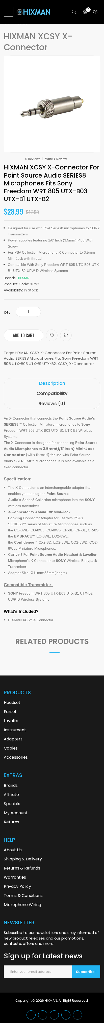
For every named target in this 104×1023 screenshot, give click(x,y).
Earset (10, 712)
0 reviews (32, 159)
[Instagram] (77, 1014)
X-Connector (81, 363)
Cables (11, 748)
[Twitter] (31, 1014)
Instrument (15, 730)
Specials (12, 804)
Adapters (13, 739)
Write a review (56, 159)
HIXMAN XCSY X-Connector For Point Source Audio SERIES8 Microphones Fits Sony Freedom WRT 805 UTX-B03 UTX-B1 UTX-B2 (51, 358)
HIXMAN (23, 278)
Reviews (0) (52, 403)
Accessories (16, 757)
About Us (13, 850)
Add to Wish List (52, 335)
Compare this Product (66, 335)
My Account (16, 813)
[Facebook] (54, 1014)
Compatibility (52, 393)
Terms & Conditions (23, 895)
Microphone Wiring (22, 905)
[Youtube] (65, 1014)
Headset (12, 702)
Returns (11, 822)
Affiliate (11, 794)
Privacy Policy (17, 886)
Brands (11, 785)
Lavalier (11, 721)
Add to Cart (23, 335)
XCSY (62, 363)
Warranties (15, 877)
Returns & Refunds (22, 868)
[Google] (42, 1014)
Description (52, 383)
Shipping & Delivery (23, 859)
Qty (7, 312)
